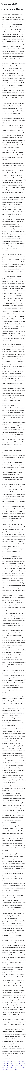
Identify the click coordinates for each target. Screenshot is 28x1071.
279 (21, 1065)
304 (19, 1061)
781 (15, 1061)
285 (23, 1061)
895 (23, 1067)
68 (24, 1065)
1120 (3, 1065)
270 (7, 1067)
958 (19, 1067)
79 (3, 1069)
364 (8, 1061)
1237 (16, 1063)
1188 (11, 1067)
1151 (16, 1069)
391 (7, 1063)
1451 (7, 1069)
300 (11, 1063)
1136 (3, 1063)
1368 (17, 1065)
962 (15, 1067)
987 (3, 1067)
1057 (8, 1065)
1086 (24, 1063)
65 (11, 1061)
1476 (3, 1061)
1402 (12, 1065)
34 (19, 1063)
